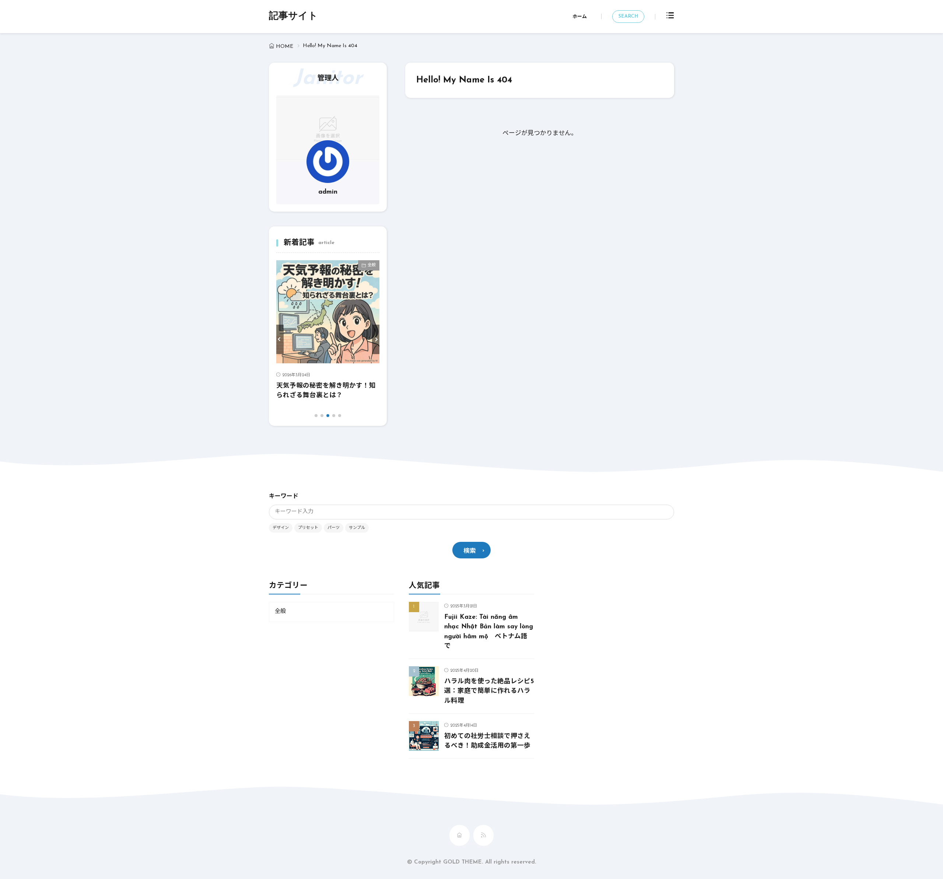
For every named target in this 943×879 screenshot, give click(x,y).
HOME (284, 46)
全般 (372, 265)
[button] (280, 339)
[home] (459, 835)
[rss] (483, 835)
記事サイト (293, 16)
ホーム (579, 16)
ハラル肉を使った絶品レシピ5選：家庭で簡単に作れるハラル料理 (489, 691)
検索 (469, 551)
